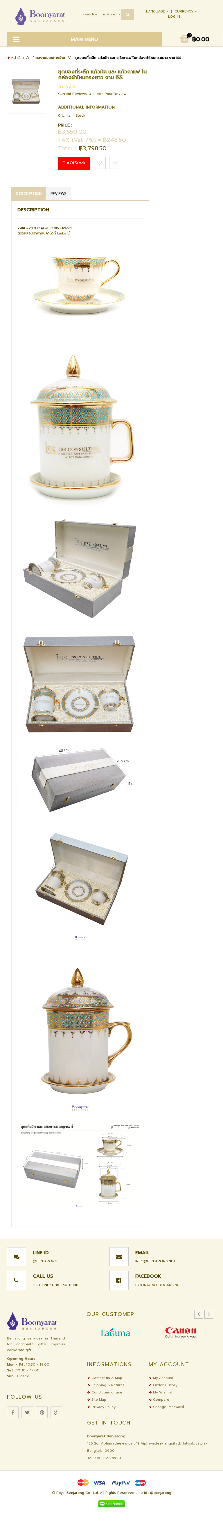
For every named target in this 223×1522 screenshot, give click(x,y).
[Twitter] (27, 1412)
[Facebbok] (13, 1412)
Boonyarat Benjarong (157, 1285)
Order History (164, 1385)
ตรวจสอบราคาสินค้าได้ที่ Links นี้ (43, 233)
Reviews (58, 193)
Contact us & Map (106, 1377)
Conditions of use (106, 1392)
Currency (185, 11)
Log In (174, 16)
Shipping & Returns (107, 1385)
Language (156, 11)
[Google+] (56, 1412)
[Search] (127, 14)
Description (29, 193)
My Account (162, 1377)
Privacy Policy (104, 1406)
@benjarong (45, 1261)
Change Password (168, 1406)
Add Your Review (112, 93)
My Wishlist (162, 1392)
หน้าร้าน (17, 57)
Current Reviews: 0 (75, 93)
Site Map (98, 1399)
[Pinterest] (42, 1412)
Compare (160, 1399)
